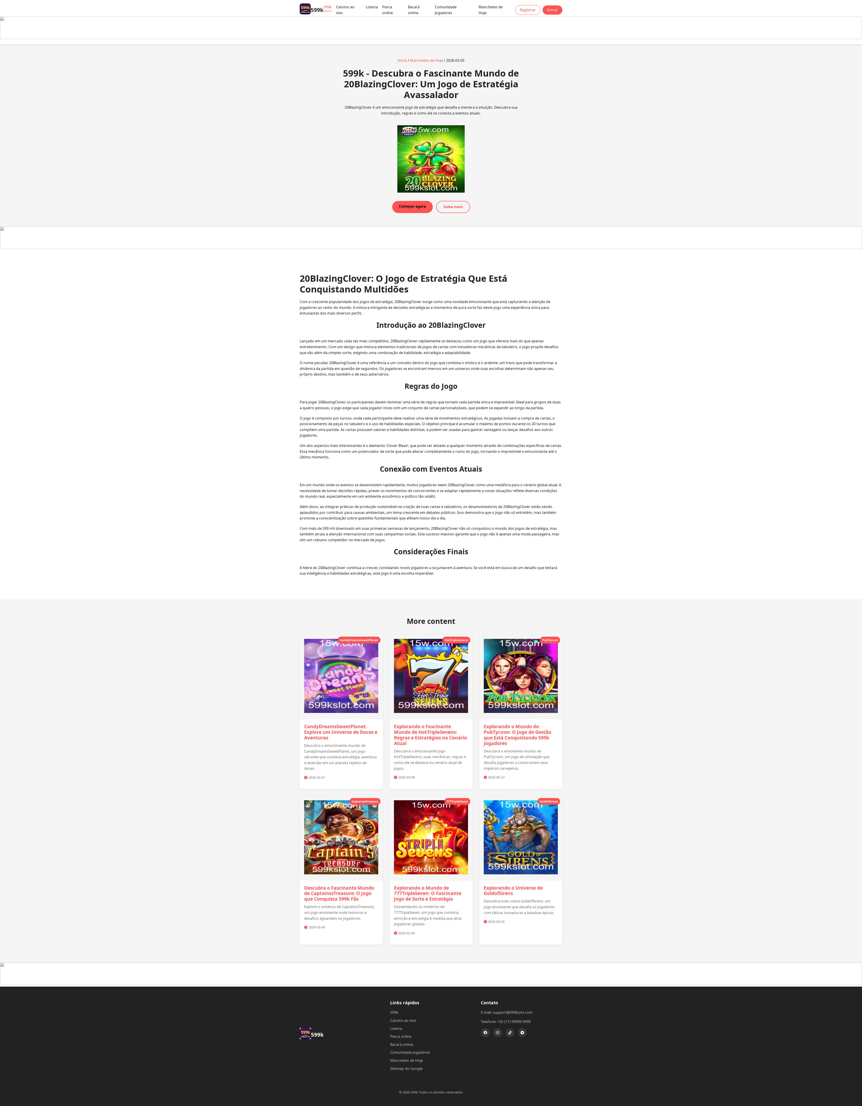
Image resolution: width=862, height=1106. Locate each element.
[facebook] (485, 1032)
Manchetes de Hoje (491, 9)
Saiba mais (453, 206)
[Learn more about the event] (431, 37)
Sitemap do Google (406, 1068)
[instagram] (497, 1032)
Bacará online (414, 9)
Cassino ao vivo (345, 9)
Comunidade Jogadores (446, 9)
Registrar (528, 9)
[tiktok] (510, 1032)
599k (327, 6)
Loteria (372, 6)
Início (402, 60)
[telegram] (522, 1032)
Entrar (552, 9)
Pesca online (387, 9)
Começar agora (412, 206)
